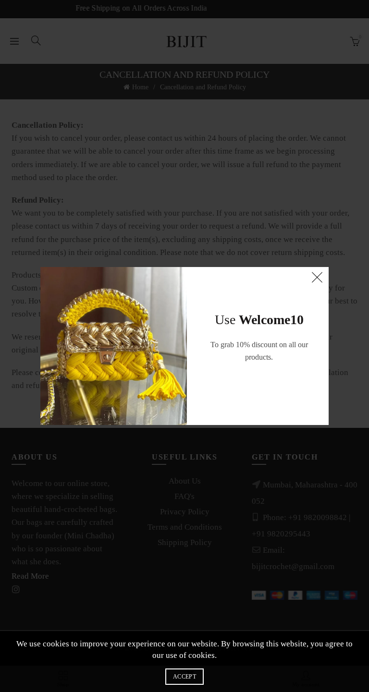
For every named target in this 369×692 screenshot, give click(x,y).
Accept (184, 676)
